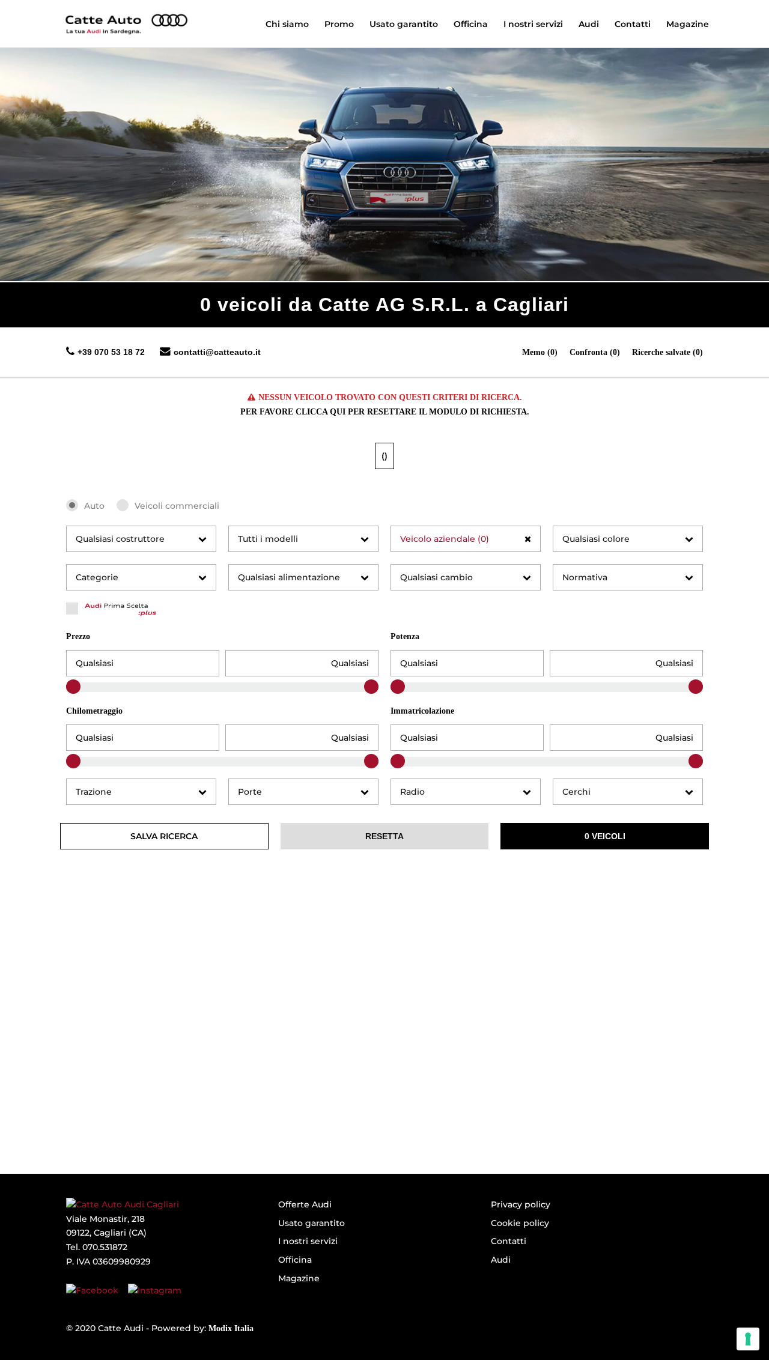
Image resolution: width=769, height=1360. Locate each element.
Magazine (299, 1278)
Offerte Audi (305, 1204)
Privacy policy (520, 1204)
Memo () (540, 352)
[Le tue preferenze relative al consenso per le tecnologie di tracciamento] (748, 1339)
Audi (501, 1259)
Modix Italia (231, 1328)
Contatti (508, 1241)
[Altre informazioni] (125, 18)
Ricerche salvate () (667, 352)
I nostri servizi (308, 1241)
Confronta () (595, 352)
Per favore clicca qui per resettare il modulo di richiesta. (384, 411)
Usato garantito (311, 1223)
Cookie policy (520, 1223)
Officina (295, 1259)
